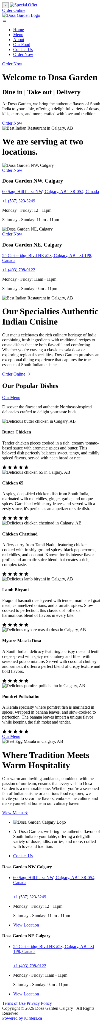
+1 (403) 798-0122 (18, 269)
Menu (18, 34)
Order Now (23, 54)
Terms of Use (14, 1003)
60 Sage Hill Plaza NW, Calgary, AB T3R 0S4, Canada (50, 191)
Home (18, 29)
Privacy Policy (39, 1003)
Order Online (13, 10)
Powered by (22, 1018)
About (18, 39)
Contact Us (23, 49)
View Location (26, 925)
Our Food (21, 44)
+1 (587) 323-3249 (18, 201)
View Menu (13, 812)
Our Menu (11, 397)
